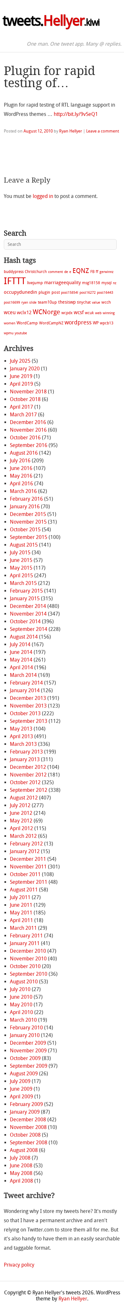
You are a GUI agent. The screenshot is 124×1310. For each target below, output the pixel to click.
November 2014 (28, 614)
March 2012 (23, 836)
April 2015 (21, 575)
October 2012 (25, 782)
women (9, 323)
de (66, 272)
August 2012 (24, 798)
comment (55, 272)
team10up (47, 302)
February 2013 (26, 752)
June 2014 (21, 652)
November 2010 (28, 959)
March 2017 (23, 415)
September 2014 (28, 629)
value (96, 302)
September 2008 (28, 1143)
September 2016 (28, 445)
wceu (10, 312)
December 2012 (28, 767)
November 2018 (28, 392)
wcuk (89, 313)
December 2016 (28, 422)
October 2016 (25, 438)
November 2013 (28, 706)
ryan (24, 302)
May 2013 (21, 729)
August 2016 (24, 453)
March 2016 (23, 491)
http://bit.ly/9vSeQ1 (76, 114)
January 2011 (25, 943)
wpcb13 (107, 323)
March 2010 (23, 1020)
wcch (106, 302)
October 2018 (25, 399)
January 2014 (25, 690)
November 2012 (28, 775)
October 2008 (25, 1135)
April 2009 (21, 1097)
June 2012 (21, 813)
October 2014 (25, 621)
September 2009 (28, 1066)
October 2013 (25, 713)
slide (33, 302)
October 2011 (25, 874)
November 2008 (28, 1127)
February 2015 (26, 591)
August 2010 (24, 982)
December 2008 (28, 1120)
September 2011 (28, 882)
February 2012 (26, 844)
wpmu (8, 333)
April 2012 (21, 828)
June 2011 (21, 905)
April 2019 (21, 384)
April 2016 (21, 484)
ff (97, 271)
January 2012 (25, 851)
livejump (35, 282)
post (56, 292)
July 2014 (20, 644)
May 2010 (21, 1005)
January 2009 (25, 1112)
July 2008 (20, 1158)
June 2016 (21, 468)
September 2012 (28, 790)
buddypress (14, 271)
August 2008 (24, 1150)
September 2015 (28, 537)
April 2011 (21, 920)
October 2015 (25, 529)
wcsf (79, 312)
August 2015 (24, 545)
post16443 (105, 293)
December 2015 (28, 514)
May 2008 (21, 1173)
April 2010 (21, 1012)
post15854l (69, 293)
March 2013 (23, 744)
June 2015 (21, 560)
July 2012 (20, 805)
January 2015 (25, 598)
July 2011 (20, 897)
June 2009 (21, 1089)
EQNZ (80, 271)
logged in (43, 196)
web (98, 313)
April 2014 (21, 667)
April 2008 (21, 1181)
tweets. (51, 20)
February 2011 (26, 936)
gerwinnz (107, 272)
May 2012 (21, 821)
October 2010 (25, 966)
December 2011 (28, 859)
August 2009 (24, 1074)
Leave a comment (102, 131)
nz (114, 283)
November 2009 (28, 1051)
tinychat (84, 302)
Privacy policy (19, 1265)
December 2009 (28, 1043)
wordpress (78, 322)
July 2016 (20, 461)
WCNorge (46, 312)
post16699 (12, 302)
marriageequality (62, 282)
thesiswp (67, 302)
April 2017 (21, 407)
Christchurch (36, 271)
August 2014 (24, 637)
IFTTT (15, 281)
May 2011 (21, 913)
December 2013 (28, 698)
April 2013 (21, 736)
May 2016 (21, 476)
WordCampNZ (51, 323)
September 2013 (28, 721)
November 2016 (28, 430)
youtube (21, 333)
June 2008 (21, 1165)
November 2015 (28, 522)
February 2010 (26, 1028)
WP (96, 323)
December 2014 (28, 606)
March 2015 (23, 583)
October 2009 (25, 1058)
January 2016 (25, 507)
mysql (106, 283)
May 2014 (21, 660)
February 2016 (26, 499)
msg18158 (91, 283)
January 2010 (25, 1035)
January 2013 (25, 759)
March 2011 (23, 928)
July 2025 (20, 361)
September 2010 (28, 974)
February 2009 (26, 1104)
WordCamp (27, 323)
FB (92, 271)
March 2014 (23, 675)
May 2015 (21, 568)
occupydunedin (20, 292)
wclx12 (24, 312)
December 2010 (28, 951)
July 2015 (20, 552)
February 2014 (26, 683)
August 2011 (24, 890)
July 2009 (20, 1081)
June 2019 (21, 376)
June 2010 (21, 997)
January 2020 (25, 369)
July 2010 (20, 989)
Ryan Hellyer (70, 131)
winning (109, 313)
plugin (44, 292)
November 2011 (28, 867)
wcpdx (66, 313)
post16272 (87, 293)
